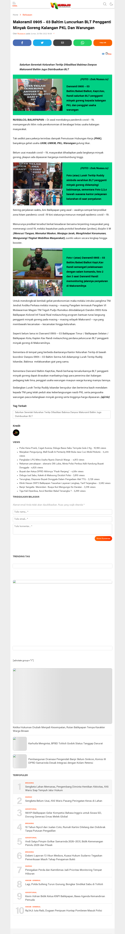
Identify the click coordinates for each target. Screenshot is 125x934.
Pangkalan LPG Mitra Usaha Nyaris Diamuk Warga (45, 460)
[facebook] (22, 42)
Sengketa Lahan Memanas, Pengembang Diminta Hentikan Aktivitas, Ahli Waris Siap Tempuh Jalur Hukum (67, 789)
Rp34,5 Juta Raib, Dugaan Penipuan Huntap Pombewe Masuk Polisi (63, 910)
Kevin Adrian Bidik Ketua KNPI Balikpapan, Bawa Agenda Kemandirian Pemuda (65, 898)
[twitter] (42, 42)
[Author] (16, 433)
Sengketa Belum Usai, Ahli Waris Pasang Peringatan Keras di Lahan (63, 801)
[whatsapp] (82, 42)
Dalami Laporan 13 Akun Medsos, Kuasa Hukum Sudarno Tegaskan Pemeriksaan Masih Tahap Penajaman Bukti (63, 858)
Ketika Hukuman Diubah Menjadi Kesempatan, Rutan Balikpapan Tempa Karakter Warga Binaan (59, 729)
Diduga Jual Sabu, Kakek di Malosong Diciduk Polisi (45, 475)
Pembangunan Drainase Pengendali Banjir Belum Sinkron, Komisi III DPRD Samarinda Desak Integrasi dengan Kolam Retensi (67, 761)
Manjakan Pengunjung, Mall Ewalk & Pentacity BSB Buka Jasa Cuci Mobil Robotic (60, 452)
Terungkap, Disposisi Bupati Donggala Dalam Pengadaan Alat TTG (52, 479)
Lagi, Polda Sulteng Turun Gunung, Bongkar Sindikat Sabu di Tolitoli (64, 884)
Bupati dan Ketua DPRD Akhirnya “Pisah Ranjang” (44, 471)
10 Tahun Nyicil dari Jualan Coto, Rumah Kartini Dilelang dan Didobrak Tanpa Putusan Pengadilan (65, 829)
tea (109, 54)
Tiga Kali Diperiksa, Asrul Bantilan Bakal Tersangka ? (45, 491)
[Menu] (15, 4)
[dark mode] (111, 4)
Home (15, 15)
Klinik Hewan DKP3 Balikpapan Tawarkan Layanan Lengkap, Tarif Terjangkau (58, 483)
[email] (62, 42)
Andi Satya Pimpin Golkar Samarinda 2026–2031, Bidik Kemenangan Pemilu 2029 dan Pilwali (64, 843)
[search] (105, 4)
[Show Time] (54, 33)
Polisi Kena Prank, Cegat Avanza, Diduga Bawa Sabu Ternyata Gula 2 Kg (55, 448)
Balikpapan (27, 15)
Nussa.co (21, 34)
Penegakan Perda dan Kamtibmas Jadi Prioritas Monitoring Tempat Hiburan (63, 872)
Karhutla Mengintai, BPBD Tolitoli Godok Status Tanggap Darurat (65, 743)
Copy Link (103, 42)
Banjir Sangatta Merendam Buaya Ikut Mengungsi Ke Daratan (50, 487)
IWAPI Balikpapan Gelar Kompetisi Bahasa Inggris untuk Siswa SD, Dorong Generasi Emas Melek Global (63, 815)
